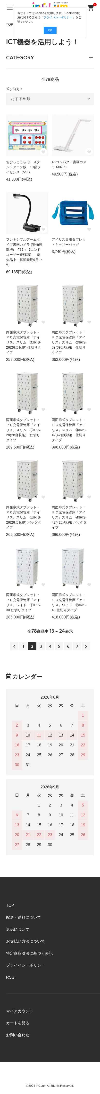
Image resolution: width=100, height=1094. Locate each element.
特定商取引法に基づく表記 (29, 953)
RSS (10, 977)
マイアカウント (19, 1011)
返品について (17, 929)
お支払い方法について (25, 941)
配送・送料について (23, 917)
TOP (9, 24)
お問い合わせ (17, 1035)
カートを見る (17, 1023)
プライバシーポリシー (25, 965)
